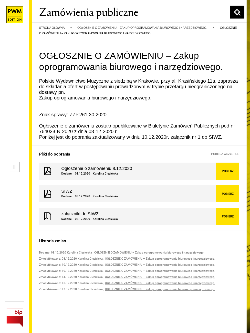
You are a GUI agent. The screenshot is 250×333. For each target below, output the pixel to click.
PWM (14, 14)
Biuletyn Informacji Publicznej (14, 317)
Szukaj (237, 12)
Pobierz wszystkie (225, 154)
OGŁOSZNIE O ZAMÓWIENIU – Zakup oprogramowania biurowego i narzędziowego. (142, 27)
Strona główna (51, 27)
